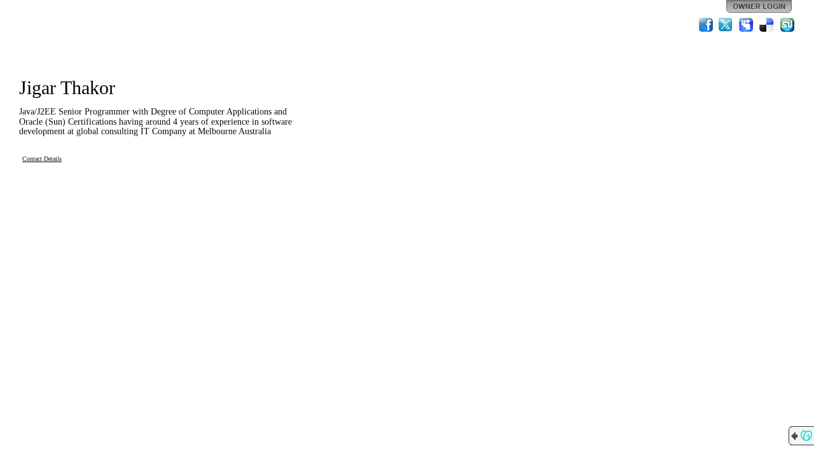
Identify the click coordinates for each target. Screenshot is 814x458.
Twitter (726, 25)
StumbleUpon (787, 25)
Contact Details (42, 158)
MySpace (746, 25)
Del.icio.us (767, 25)
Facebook (706, 25)
